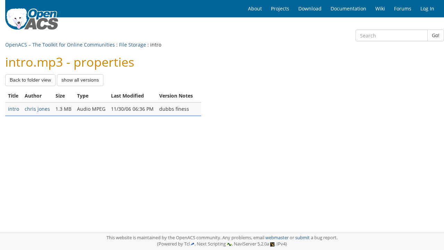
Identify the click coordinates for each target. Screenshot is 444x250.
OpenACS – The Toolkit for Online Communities (60, 44)
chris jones (37, 109)
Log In (427, 8)
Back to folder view (30, 80)
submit (302, 238)
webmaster (277, 238)
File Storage (132, 44)
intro (13, 109)
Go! (435, 35)
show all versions (80, 80)
